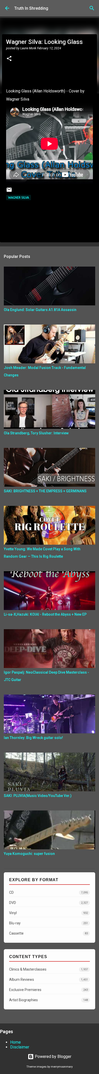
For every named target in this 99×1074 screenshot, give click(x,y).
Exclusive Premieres (48, 990)
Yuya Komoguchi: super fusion (29, 854)
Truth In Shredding (31, 8)
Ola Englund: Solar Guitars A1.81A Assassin (40, 310)
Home (15, 1042)
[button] (9, 59)
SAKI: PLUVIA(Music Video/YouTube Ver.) (38, 796)
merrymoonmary (62, 1066)
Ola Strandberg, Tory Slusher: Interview (36, 433)
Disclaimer (19, 1047)
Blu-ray (48, 923)
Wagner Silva (18, 197)
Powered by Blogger (52, 1056)
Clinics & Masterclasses (48, 969)
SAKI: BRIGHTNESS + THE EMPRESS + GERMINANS (45, 491)
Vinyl (48, 913)
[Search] (92, 8)
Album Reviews (48, 979)
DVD (48, 903)
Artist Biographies (48, 1000)
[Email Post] (9, 191)
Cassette (48, 933)
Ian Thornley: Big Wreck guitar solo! (33, 738)
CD (48, 892)
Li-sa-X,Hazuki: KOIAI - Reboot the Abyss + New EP (45, 614)
